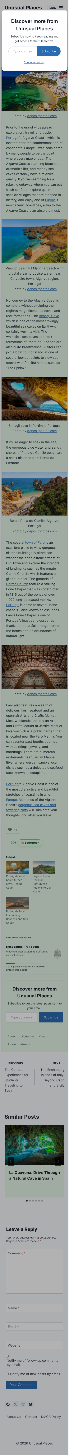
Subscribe (49, 51)
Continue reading (34, 62)
